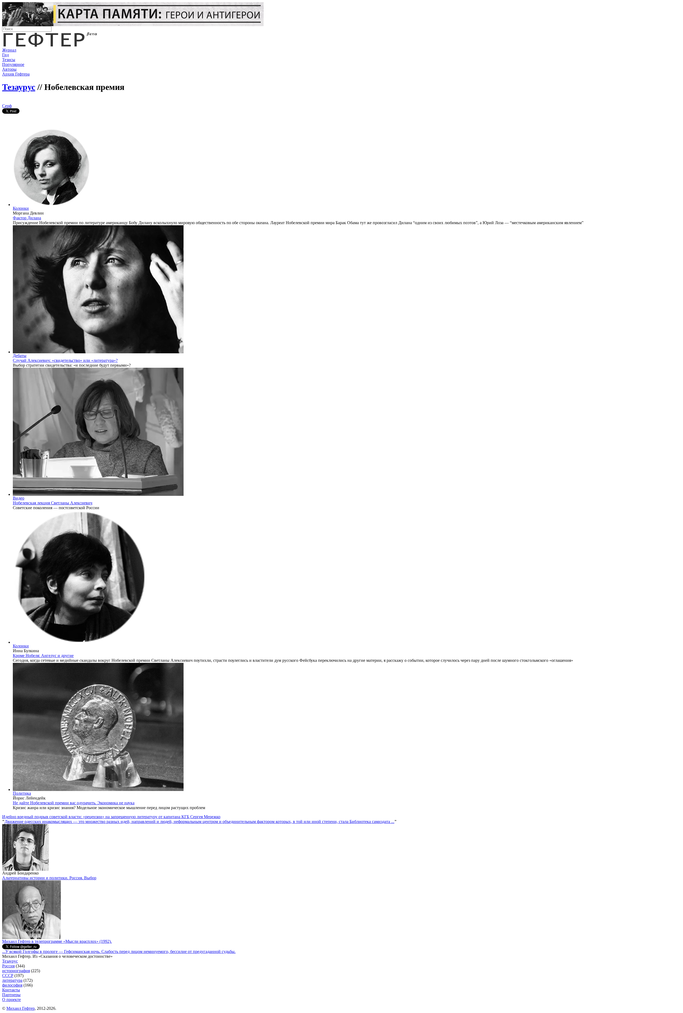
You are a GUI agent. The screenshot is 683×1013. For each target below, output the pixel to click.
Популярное (13, 64)
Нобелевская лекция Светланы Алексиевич (52, 503)
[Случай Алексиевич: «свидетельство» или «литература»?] (98, 352)
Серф (7, 106)
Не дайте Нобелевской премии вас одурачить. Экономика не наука (73, 803)
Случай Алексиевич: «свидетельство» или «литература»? (65, 360)
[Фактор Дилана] (51, 204)
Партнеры (11, 994)
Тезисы (8, 59)
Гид (5, 55)
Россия (8, 966)
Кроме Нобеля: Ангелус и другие (43, 655)
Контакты (11, 990)
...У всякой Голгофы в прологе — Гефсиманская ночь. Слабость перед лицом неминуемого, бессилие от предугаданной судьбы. (119, 951)
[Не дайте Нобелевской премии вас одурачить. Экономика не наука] (98, 789)
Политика (22, 793)
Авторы (9, 69)
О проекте (11, 999)
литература (12, 980)
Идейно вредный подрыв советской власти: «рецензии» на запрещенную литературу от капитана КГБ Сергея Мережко (111, 816)
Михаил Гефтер (20, 1008)
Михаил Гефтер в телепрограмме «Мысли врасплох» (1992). (57, 941)
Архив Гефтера (16, 74)
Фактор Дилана (27, 218)
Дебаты (19, 355)
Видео (18, 498)
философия (12, 985)
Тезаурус (18, 87)
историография (16, 970)
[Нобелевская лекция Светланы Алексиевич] (98, 494)
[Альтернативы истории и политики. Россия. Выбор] (31, 937)
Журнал (9, 50)
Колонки (21, 208)
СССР (7, 975)
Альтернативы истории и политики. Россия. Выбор (49, 878)
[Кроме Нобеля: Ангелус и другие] (79, 642)
